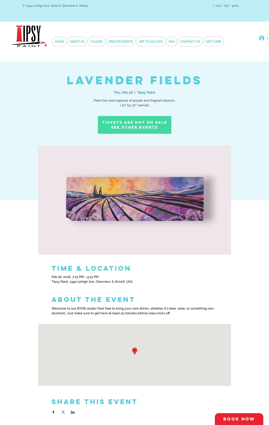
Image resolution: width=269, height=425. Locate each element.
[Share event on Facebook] (53, 412)
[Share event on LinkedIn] (73, 412)
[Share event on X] (63, 412)
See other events (134, 127)
